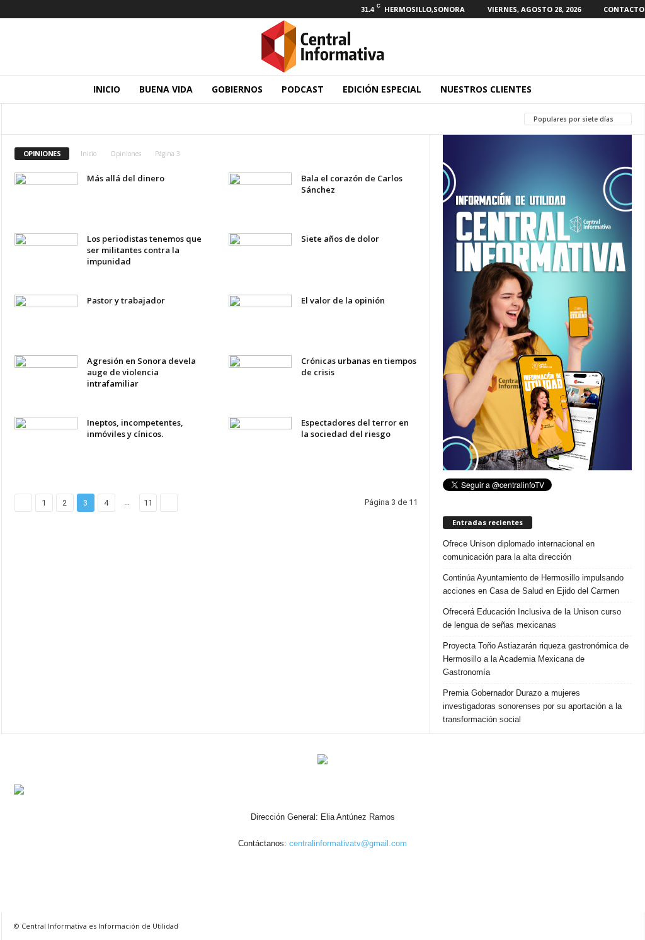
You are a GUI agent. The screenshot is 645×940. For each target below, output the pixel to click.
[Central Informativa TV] (322, 46)
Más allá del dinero (125, 178)
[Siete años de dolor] (260, 256)
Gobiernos (237, 89)
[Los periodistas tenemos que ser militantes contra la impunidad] (45, 256)
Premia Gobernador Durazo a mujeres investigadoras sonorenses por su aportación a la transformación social (532, 706)
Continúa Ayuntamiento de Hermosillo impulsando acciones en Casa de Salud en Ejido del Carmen (533, 584)
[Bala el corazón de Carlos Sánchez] (260, 196)
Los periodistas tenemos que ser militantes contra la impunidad (144, 250)
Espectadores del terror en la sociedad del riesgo (355, 428)
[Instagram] (28, 9)
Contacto (623, 9)
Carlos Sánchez (336, 118)
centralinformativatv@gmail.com (348, 843)
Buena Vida (166, 89)
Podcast (303, 89)
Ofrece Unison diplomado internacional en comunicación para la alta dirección (519, 550)
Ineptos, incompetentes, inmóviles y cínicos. (135, 428)
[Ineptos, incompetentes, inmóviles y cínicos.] (45, 440)
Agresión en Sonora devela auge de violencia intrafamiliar (141, 372)
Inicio (106, 89)
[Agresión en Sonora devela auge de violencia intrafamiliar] (45, 378)
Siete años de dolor (340, 238)
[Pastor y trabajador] (45, 318)
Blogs (273, 118)
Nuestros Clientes (486, 89)
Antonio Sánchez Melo (194, 118)
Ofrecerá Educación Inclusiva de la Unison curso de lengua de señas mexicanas (532, 618)
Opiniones (125, 153)
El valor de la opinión (343, 300)
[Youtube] (67, 9)
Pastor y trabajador (126, 300)
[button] (625, 89)
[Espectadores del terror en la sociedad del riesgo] (260, 440)
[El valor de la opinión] (260, 318)
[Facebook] (8, 9)
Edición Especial (382, 89)
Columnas (409, 118)
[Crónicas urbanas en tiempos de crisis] (260, 378)
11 (148, 502)
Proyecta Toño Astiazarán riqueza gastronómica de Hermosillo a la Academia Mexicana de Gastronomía (536, 659)
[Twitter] (47, 9)
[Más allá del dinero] (45, 196)
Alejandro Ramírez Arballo (72, 118)
